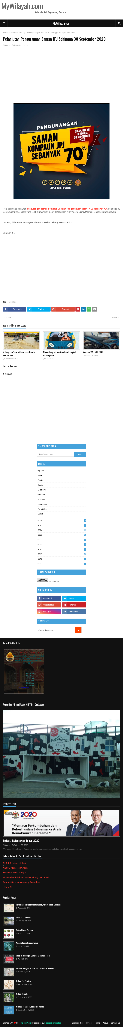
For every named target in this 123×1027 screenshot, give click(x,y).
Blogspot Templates (52, 1023)
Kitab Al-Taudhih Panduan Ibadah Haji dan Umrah (26, 877)
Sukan (40, 514)
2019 (62, 554)
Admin (7, 45)
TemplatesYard (25, 1023)
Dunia (40, 485)
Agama (41, 470)
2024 (62, 530)
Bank (40, 475)
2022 (62, 540)
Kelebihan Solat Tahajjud (14, 872)
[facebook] (49, 598)
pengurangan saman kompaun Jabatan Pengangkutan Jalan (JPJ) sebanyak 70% (67, 209)
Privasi (89, 1023)
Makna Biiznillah (22, 994)
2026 (62, 520)
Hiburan (41, 494)
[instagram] (49, 611)
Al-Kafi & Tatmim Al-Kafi (14, 863)
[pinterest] (74, 604)
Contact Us (115, 1023)
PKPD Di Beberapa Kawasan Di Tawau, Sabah (33, 955)
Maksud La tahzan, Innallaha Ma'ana (30, 1006)
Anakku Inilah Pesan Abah (15, 868)
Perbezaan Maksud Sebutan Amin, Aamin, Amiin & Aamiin (38, 904)
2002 (62, 564)
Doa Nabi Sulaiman (23, 917)
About (105, 1023)
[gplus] (49, 604)
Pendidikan (43, 509)
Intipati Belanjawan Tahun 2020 (21, 841)
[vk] (74, 611)
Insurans (41, 499)
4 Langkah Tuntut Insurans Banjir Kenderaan (19, 354)
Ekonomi (42, 490)
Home (5, 32)
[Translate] (78, 630)
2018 (62, 559)
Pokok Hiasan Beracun (24, 930)
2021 (62, 544)
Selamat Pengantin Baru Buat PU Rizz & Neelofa (35, 968)
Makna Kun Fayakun (23, 981)
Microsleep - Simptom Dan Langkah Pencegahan (59, 354)
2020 (62, 549)
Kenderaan (13, 32)
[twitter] (74, 598)
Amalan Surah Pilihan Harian (27, 943)
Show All (8, 887)
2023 (62, 535)
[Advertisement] (61, 72)
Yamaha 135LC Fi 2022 (93, 352)
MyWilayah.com (61, 23)
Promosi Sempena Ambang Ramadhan (21, 882)
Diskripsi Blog (77, 1023)
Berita (40, 480)
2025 (62, 525)
